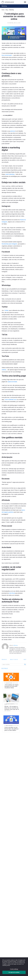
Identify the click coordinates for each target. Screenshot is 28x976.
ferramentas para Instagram (9, 244)
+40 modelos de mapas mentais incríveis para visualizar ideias (11, 686)
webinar (4, 369)
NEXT (25, 659)
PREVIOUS (4, 659)
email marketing (10, 174)
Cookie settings (14, 969)
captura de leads (12, 381)
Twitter (6, 310)
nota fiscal (12, 593)
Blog (7, 9)
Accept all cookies (14, 972)
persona (12, 131)
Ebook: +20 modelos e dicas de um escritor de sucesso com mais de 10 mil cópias (11, 709)
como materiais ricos (10, 399)
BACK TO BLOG (14, 659)
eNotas (11, 22)
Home (3, 9)
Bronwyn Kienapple (10, 703)
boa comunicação (7, 55)
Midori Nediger (9, 725)
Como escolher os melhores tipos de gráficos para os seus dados (11, 729)
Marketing (11, 9)
